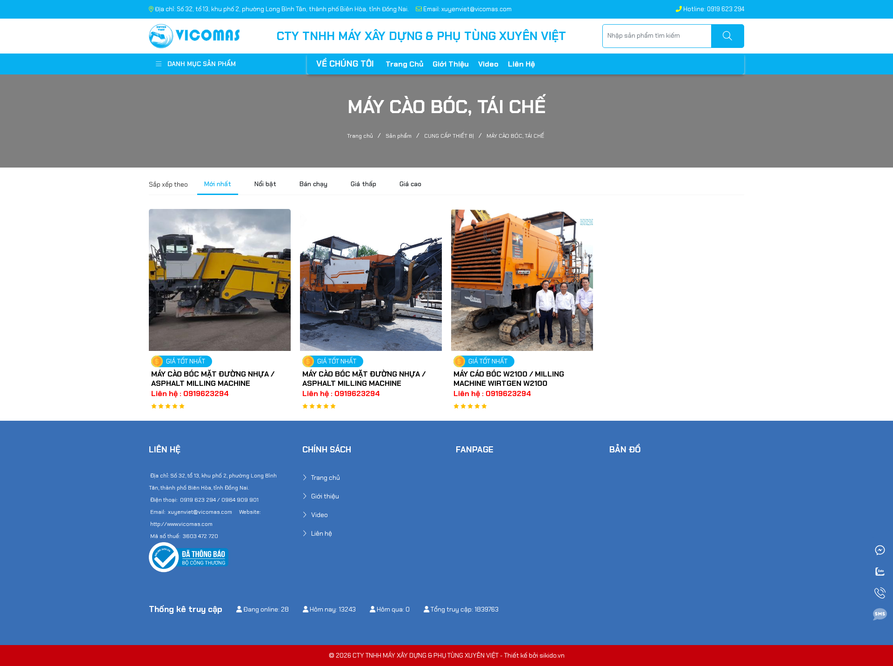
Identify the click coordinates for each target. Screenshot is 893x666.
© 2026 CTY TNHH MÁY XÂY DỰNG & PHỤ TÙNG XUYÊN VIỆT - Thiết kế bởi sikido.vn (447, 655)
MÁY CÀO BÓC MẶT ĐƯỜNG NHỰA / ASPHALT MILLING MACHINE (212, 379)
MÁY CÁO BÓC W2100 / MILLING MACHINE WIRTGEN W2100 (508, 379)
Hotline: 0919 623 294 (713, 9)
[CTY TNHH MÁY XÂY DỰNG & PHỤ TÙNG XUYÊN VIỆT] (194, 35)
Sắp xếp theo (168, 184)
